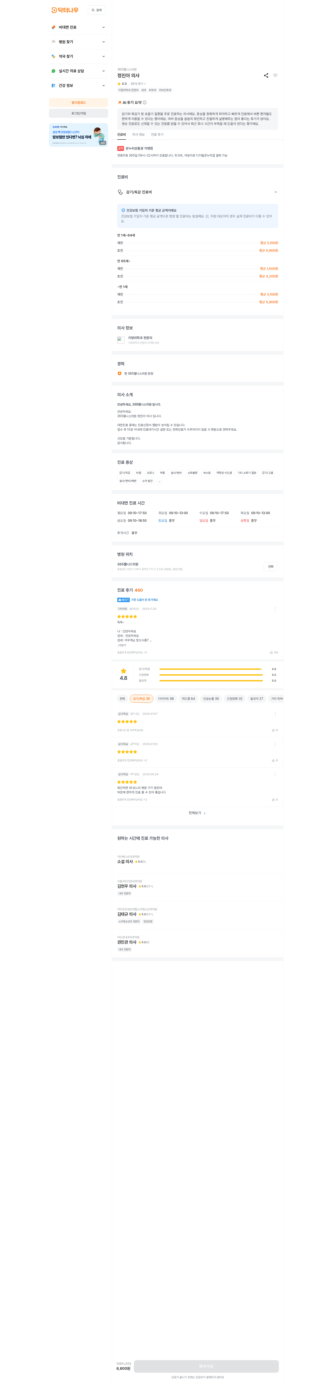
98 (166, 698)
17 (282, 698)
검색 (99, 10)
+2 (145, 652)
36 (141, 698)
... (159, 481)
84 (188, 698)
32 (234, 698)
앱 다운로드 (79, 102)
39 (211, 698)
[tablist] (197, 135)
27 (256, 698)
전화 (270, 566)
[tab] (121, 135)
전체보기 (195, 813)
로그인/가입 (78, 113)
